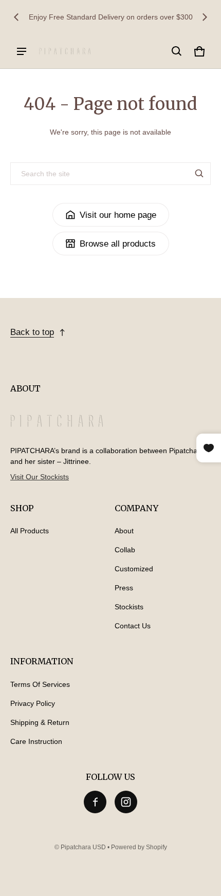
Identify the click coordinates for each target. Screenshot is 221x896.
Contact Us (133, 626)
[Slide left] (16, 17)
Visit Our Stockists (39, 477)
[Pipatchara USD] (64, 51)
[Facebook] (95, 802)
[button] (176, 51)
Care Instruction (36, 741)
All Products (29, 531)
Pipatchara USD (83, 847)
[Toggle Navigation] (21, 51)
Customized (134, 569)
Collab (125, 550)
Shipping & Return (39, 722)
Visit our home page (118, 215)
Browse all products (118, 244)
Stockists (129, 607)
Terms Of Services (40, 684)
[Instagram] (126, 802)
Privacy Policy (32, 703)
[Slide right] (204, 17)
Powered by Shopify (139, 847)
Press (124, 588)
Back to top (32, 332)
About (124, 531)
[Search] (199, 173)
